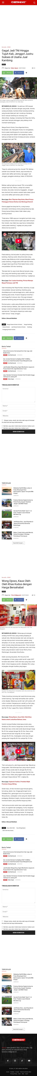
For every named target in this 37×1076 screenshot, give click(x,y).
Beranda (4, 47)
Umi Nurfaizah (12, 355)
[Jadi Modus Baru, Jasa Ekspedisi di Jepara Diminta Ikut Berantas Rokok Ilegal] (7, 525)
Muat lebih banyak (18, 543)
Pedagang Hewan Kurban (9, 329)
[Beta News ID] (18, 1040)
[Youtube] (29, 1061)
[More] (26, 72)
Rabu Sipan (14, 68)
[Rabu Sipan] (3, 68)
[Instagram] (15, 1061)
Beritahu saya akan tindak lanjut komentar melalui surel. (19, 426)
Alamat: (4, 1048)
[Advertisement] (18, 24)
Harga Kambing (28, 324)
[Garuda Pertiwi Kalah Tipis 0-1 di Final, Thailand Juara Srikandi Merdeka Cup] (7, 514)
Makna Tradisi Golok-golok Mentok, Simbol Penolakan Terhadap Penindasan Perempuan (23, 534)
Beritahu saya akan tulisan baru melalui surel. (16, 428)
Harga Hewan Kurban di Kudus (14, 324)
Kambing (29, 327)
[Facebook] (8, 1061)
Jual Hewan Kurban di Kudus (19, 327)
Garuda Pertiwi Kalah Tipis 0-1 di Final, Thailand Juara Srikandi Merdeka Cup (22, 512)
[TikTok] (22, 1061)
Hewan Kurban (6, 327)
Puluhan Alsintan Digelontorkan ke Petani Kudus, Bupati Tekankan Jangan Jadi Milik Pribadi (23, 501)
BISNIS (9, 47)
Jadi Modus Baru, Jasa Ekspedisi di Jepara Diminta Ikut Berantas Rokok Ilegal (23, 523)
